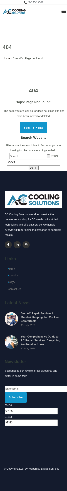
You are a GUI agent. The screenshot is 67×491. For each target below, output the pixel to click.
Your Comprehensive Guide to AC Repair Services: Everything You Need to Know (40, 340)
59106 (8, 405)
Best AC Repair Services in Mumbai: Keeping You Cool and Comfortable (40, 317)
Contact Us (14, 288)
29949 (54, 156)
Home (6, 58)
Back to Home (33, 127)
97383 (8, 416)
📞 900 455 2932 (33, 2)
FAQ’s (11, 282)
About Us (13, 275)
